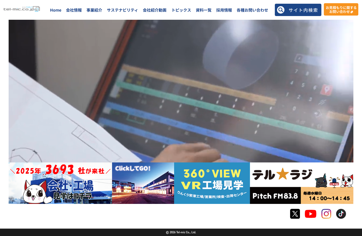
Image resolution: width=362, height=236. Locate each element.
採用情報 (224, 10)
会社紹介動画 (154, 10)
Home (55, 10)
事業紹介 (94, 10)
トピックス (181, 10)
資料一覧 (204, 10)
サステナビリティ (122, 10)
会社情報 (74, 10)
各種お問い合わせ (252, 10)
